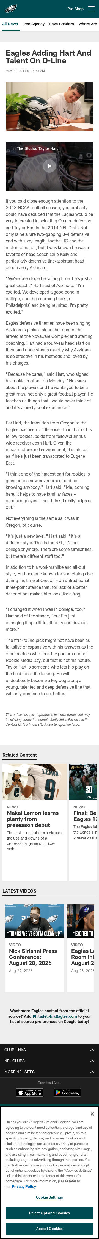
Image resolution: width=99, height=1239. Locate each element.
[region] (49, 1172)
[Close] (92, 1114)
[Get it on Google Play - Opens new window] (67, 1095)
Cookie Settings (49, 1197)
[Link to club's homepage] (11, 6)
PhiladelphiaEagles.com (55, 1016)
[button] (49, 166)
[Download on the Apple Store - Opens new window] (30, 1093)
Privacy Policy (24, 1186)
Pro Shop (75, 8)
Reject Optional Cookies (49, 1213)
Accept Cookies (49, 1228)
